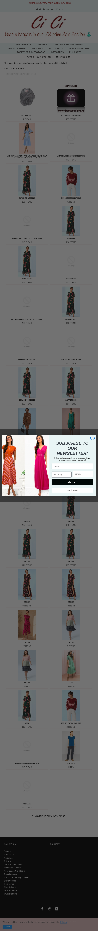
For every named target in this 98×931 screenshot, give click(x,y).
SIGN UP (72, 481)
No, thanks (72, 490)
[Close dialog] (92, 438)
